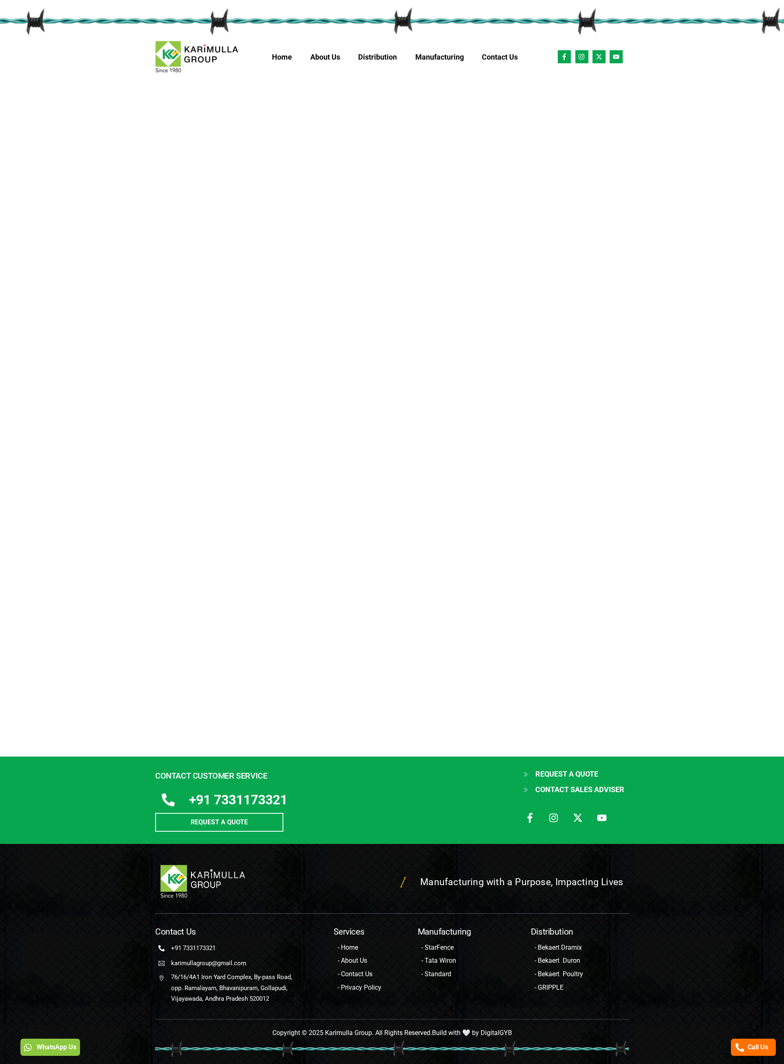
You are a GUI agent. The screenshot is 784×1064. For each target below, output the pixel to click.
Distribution (377, 57)
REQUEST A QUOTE (219, 822)
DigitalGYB (496, 1033)
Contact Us (500, 57)
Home (282, 57)
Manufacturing (439, 57)
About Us (325, 57)
